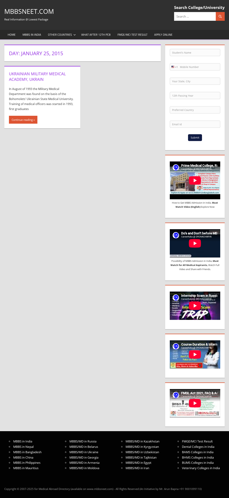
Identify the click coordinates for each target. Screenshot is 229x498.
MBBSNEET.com (29, 11)
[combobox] (174, 66)
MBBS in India (32, 34)
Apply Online (163, 34)
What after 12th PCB (96, 34)
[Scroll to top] (223, 492)
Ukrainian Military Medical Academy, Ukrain (37, 76)
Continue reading (22, 119)
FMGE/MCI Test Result (132, 34)
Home (12, 34)
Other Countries (60, 34)
